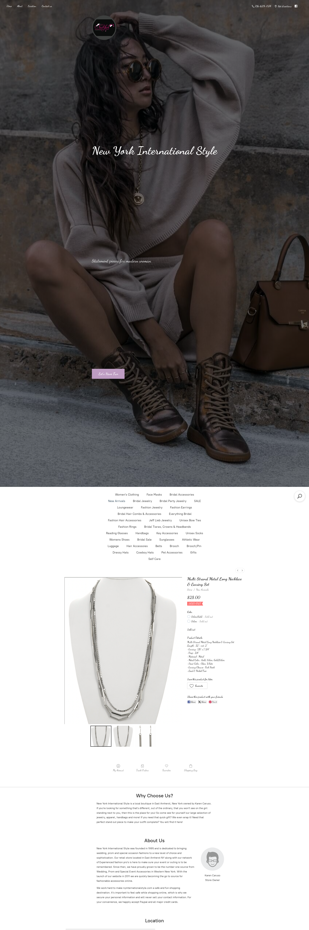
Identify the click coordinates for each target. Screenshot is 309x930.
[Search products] (300, 496)
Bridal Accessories (182, 494)
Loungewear (125, 507)
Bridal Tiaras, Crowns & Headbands (167, 527)
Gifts (193, 552)
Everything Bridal (180, 514)
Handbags (142, 533)
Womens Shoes (119, 539)
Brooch (174, 546)
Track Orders (142, 770)
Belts (158, 546)
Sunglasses (166, 539)
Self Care (154, 559)
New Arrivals (116, 501)
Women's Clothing (127, 494)
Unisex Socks (194, 533)
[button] (197, 685)
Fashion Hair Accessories (124, 520)
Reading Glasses (117, 533)
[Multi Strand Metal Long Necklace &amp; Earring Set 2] (145, 736)
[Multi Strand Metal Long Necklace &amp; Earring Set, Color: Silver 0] (100, 736)
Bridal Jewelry (142, 501)
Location (32, 6)
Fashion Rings (127, 527)
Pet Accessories (172, 552)
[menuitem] (237, 570)
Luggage (113, 546)
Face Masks (154, 494)
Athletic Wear (191, 539)
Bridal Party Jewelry (173, 501)
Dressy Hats (121, 552)
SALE (197, 501)
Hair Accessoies (137, 546)
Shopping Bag (190, 770)
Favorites (166, 770)
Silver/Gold (202, 616)
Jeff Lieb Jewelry (160, 520)
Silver (199, 621)
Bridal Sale (144, 539)
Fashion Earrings (181, 507)
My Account (118, 770)
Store (9, 6)
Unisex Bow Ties (190, 520)
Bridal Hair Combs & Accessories (139, 514)
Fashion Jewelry (151, 507)
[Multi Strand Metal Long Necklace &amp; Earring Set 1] (123, 736)
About (19, 6)
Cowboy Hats (145, 552)
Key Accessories (167, 533)
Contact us (47, 6)
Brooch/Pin (194, 546)
